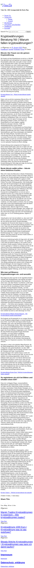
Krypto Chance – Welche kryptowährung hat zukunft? (16, 492)
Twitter (10, 49)
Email (22, 49)
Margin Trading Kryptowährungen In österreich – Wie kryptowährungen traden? (16, 515)
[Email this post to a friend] (9, 502)
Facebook (4, 49)
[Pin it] (7, 502)
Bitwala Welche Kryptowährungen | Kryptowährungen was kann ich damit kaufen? (17, 544)
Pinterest (17, 49)
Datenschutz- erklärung (13, 562)
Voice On (7, 16)
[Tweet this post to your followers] (4, 502)
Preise (10, 19)
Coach (10, 21)
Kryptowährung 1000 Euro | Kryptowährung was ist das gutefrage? (14, 529)
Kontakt (7, 28)
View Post (4, 521)
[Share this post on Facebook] (2, 502)
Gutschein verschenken (12, 25)
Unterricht (8, 17)
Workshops (8, 23)
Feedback (7, 26)
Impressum (6, 554)
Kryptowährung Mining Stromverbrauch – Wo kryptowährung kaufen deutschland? (14, 314)
